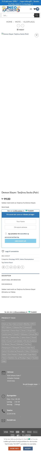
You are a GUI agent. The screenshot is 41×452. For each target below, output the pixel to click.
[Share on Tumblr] (22, 267)
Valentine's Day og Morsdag (16, 358)
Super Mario (32, 354)
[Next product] (18, 25)
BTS (3, 327)
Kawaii (34, 337)
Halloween (24, 334)
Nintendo (20, 344)
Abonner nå (20, 241)
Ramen (23, 348)
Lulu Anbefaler (18, 341)
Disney (24, 330)
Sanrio (4, 351)
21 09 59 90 (11, 414)
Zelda (4, 361)
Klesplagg (29, 22)
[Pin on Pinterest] (18, 267)
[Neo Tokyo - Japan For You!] (15, 9)
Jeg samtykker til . (17, 235)
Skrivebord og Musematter (16, 351)
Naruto (13, 344)
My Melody (5, 344)
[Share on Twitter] (11, 267)
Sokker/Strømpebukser (27, 259)
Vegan (29, 358)
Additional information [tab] (11, 280)
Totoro (4, 358)
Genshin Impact (7, 334)
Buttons (9, 327)
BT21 (33, 324)
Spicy (27, 351)
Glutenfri (16, 334)
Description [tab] (6, 275)
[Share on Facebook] (7, 267)
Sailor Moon (30, 348)
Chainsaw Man (17, 327)
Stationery (34, 351)
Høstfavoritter (15, 337)
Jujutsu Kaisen (25, 337)
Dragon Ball (31, 330)
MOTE (18, 22)
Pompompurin (6, 348)
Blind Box (27, 324)
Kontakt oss (11, 420)
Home (9, 22)
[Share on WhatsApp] (3, 267)
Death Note (5, 330)
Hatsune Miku (33, 334)
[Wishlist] (35, 9)
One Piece (28, 344)
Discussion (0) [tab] (7, 284)
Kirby (3, 341)
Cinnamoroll (27, 327)
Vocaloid (35, 358)
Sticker (4, 354)
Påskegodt (16, 348)
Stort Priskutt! (12, 354)
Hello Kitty (5, 337)
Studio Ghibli (22, 354)
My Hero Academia (30, 341)
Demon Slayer (8, 262)
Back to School (17, 324)
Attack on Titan (7, 324)
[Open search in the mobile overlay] (20, 15)
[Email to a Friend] (15, 267)
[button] (31, 9)
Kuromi (9, 341)
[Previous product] (22, 25)
